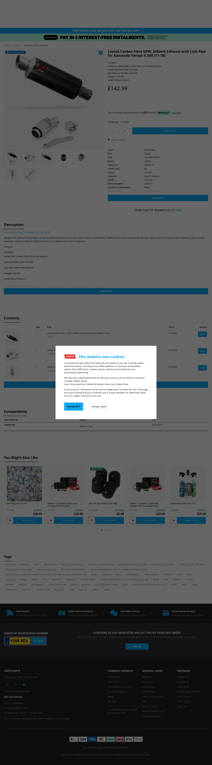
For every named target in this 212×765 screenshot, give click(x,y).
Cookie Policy (122, 384)
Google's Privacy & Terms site (87, 395)
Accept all (73, 406)
